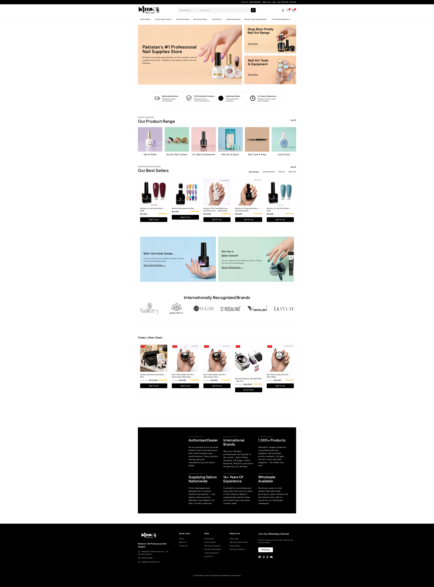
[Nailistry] (149, 308)
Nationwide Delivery (170, 96)
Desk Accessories (233, 19)
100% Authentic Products (204, 96)
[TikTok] (267, 557)
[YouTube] (271, 557)
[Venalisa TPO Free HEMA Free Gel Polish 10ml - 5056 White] (217, 191)
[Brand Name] (284, 308)
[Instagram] (263, 557)
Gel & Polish (150, 154)
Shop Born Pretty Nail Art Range (261, 31)
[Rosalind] (230, 308)
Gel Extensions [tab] (269, 172)
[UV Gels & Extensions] (203, 139)
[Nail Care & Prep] (257, 139)
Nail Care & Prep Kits (212, 546)
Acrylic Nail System (176, 154)
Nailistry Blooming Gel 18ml (183, 208)
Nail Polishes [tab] (254, 172)
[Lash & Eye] (284, 139)
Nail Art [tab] (282, 172)
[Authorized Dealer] (221, 98)
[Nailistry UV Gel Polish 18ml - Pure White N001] (248, 191)
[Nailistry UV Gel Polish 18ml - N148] (153, 191)
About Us (182, 542)
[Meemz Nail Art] (149, 10)
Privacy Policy (235, 546)
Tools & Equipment (211, 553)
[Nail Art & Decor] (230, 139)
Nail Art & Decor (182, 19)
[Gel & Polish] (150, 139)
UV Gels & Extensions (203, 154)
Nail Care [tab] (292, 172)
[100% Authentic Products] (189, 98)
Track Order (234, 539)
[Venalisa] (257, 308)
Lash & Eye (284, 154)
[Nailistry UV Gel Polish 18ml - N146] (280, 191)
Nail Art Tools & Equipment (258, 62)
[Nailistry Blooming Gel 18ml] (185, 191)
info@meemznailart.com (150, 562)
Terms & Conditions (237, 549)
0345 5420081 (147, 558)
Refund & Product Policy (239, 542)
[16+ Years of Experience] (252, 98)
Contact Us (183, 546)
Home (181, 539)
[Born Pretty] (176, 308)
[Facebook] (259, 557)
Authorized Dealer (233, 96)
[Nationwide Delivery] (157, 98)
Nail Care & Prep (257, 154)
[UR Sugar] (203, 308)
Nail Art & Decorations (212, 549)
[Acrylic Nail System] (177, 139)
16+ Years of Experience (267, 96)
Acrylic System (210, 542)
